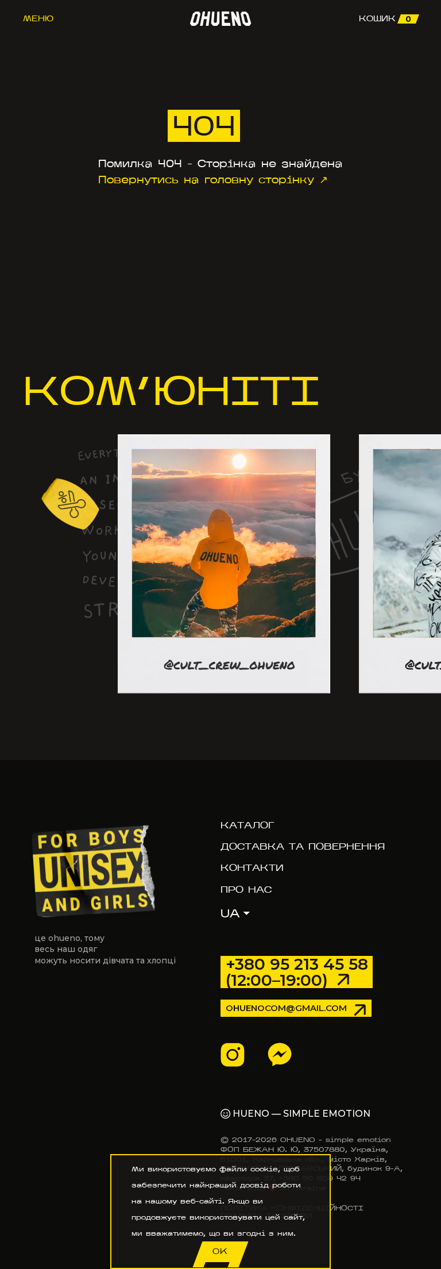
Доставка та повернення (302, 846)
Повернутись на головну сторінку (206, 179)
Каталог (247, 825)
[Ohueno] (221, 18)
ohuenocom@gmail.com (286, 1007)
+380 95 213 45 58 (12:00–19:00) (297, 972)
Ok (220, 1251)
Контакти (252, 867)
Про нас (246, 889)
